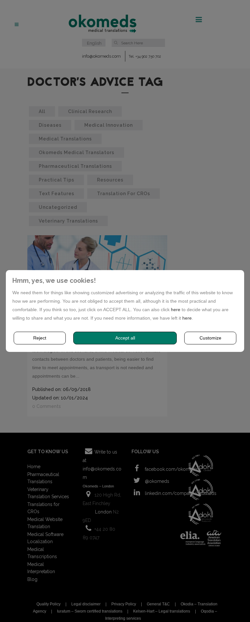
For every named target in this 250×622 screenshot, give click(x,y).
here (175, 309)
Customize (210, 337)
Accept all (125, 337)
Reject (39, 337)
